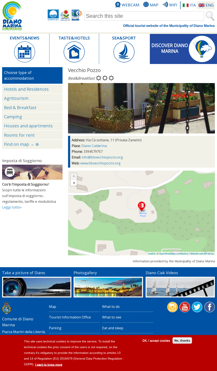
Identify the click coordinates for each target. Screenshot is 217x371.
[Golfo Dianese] (77, 15)
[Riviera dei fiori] (65, 15)
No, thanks (182, 340)
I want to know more (48, 364)
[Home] (12, 16)
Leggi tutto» (12, 207)
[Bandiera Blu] (53, 15)
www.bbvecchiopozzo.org (100, 163)
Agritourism (16, 98)
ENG (210, 5)
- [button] (73, 183)
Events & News (24, 38)
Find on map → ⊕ (21, 144)
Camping (13, 116)
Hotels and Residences (26, 89)
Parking (55, 328)
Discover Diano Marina (170, 48)
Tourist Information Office (70, 317)
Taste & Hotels (74, 38)
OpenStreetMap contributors (173, 253)
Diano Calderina (94, 145)
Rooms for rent (19, 135)
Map (154, 5)
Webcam (130, 5)
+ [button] (73, 176)
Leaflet (151, 253)
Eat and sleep (112, 328)
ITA (193, 5)
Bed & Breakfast (20, 107)
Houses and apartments (28, 126)
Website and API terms (202, 253)
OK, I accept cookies (156, 340)
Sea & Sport (124, 38)
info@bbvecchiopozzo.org (102, 157)
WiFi (173, 5)
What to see (111, 317)
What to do (111, 306)
